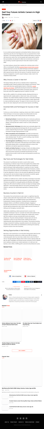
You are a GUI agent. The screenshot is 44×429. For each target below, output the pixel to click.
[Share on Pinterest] (10, 21)
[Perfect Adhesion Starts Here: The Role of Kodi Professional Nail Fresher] (11, 315)
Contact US (21, 422)
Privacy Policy (13, 422)
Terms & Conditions (29, 422)
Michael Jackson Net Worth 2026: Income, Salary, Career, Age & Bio (23, 395)
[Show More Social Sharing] (14, 21)
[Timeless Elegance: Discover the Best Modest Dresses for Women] (11, 334)
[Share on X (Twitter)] (8, 21)
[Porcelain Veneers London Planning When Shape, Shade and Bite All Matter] (5, 402)
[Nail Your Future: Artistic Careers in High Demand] (22, 36)
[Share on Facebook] (7, 21)
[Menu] (3, 2)
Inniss (6, 17)
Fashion (3, 9)
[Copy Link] (12, 21)
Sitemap (37, 422)
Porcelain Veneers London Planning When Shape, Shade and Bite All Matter (25, 401)
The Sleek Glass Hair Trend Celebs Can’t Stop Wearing (32, 323)
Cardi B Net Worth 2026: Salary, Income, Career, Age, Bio (21, 406)
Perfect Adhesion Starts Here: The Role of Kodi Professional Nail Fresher (11, 323)
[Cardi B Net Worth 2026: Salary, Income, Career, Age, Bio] (5, 408)
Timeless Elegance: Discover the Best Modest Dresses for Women (11, 343)
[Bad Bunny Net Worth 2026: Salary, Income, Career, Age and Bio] (22, 373)
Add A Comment (22, 350)
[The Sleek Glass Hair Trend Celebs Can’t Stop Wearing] (32, 315)
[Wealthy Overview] (22, 2)
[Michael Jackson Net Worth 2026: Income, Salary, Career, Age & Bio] (5, 396)
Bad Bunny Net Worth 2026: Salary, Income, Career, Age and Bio (19, 388)
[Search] (40, 2)
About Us (7, 422)
